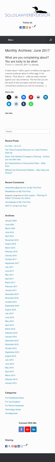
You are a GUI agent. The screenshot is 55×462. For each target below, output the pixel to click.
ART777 (8, 205)
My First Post (35, 187)
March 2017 (10, 282)
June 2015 (9, 363)
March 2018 (10, 247)
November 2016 (11, 297)
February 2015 (11, 379)
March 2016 (10, 328)
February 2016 (11, 332)
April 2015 (9, 371)
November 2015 (11, 344)
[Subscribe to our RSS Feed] (27, 27)
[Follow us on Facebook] (21, 27)
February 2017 (11, 286)
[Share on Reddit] (12, 446)
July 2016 (9, 313)
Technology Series (13, 409)
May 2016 (9, 321)
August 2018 (10, 243)
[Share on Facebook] (6, 446)
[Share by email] (22, 446)
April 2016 (9, 325)
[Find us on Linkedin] (24, 27)
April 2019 (9, 236)
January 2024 (11, 220)
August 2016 (10, 309)
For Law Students (12, 401)
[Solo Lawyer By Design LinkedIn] (34, 429)
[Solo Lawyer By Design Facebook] (21, 429)
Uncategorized (11, 413)
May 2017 (9, 274)
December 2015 (11, 340)
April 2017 (9, 278)
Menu (10, 39)
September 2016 (12, 305)
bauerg (35, 64)
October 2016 (11, 301)
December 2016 (11, 294)
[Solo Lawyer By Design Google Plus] (27, 429)
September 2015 (12, 352)
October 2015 (11, 348)
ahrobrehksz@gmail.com (15, 187)
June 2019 (9, 232)
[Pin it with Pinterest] (15, 446)
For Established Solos (14, 397)
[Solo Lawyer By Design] (27, 12)
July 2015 (9, 359)
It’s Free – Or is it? (13, 146)
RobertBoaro (10, 191)
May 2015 (9, 367)
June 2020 (9, 224)
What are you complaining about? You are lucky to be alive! (27, 59)
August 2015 (10, 356)
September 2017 (12, 263)
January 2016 (11, 336)
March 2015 (10, 375)
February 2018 (11, 251)
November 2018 (11, 240)
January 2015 (11, 383)
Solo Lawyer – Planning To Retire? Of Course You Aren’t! (26, 197)
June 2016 (9, 317)
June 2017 (9, 270)
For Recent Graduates (14, 405)
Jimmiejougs (10, 202)
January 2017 (11, 290)
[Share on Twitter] (9, 446)
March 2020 (10, 228)
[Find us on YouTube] (30, 27)
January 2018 (11, 255)
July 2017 (9, 267)
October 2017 (11, 259)
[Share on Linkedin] (18, 446)
